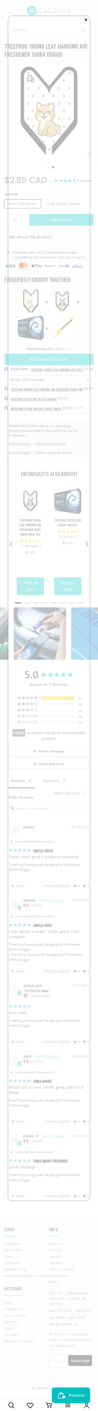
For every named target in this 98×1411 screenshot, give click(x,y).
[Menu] (67, 1405)
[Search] (11, 1405)
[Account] (86, 1405)
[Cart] (49, 1405)
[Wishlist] (30, 1405)
